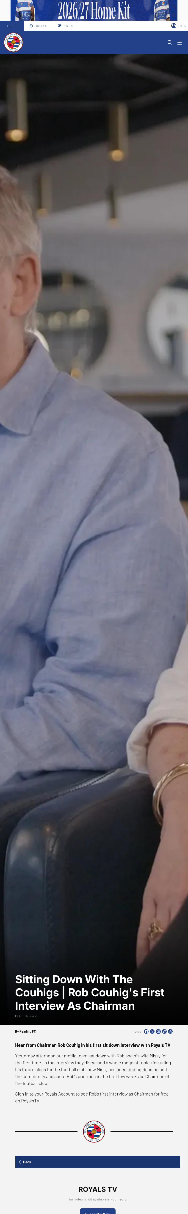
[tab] (12, 26)
